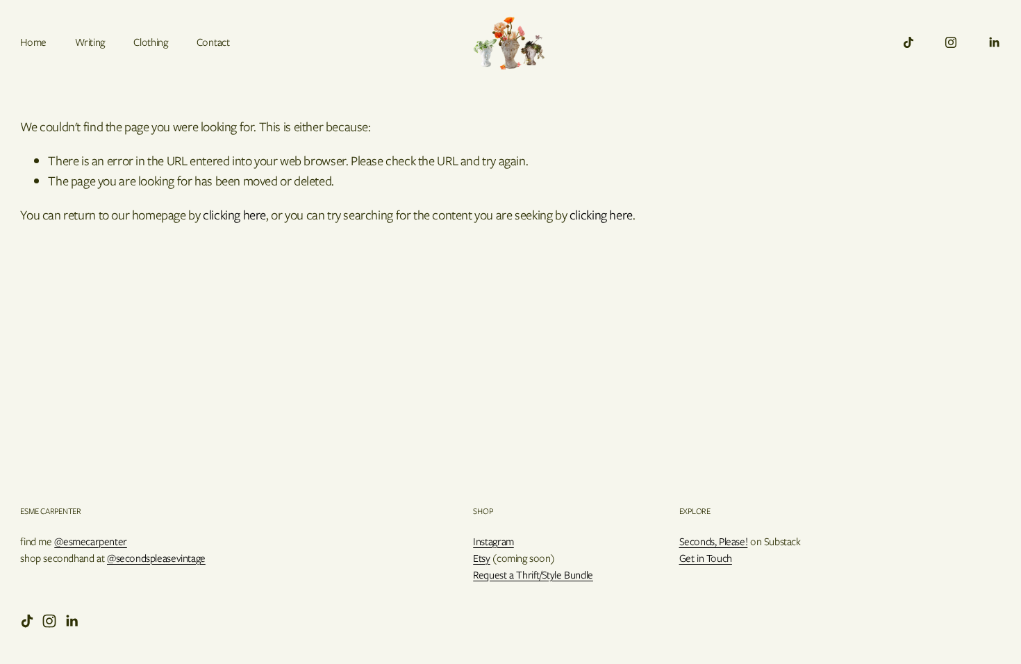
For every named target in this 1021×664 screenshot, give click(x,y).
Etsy (481, 558)
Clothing (150, 42)
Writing (90, 42)
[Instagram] (951, 42)
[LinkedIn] (994, 42)
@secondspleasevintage (156, 558)
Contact (213, 42)
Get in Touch (705, 558)
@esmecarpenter (90, 541)
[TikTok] (908, 42)
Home (33, 42)
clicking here (234, 215)
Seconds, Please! (713, 541)
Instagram (493, 541)
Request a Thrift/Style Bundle (533, 575)
